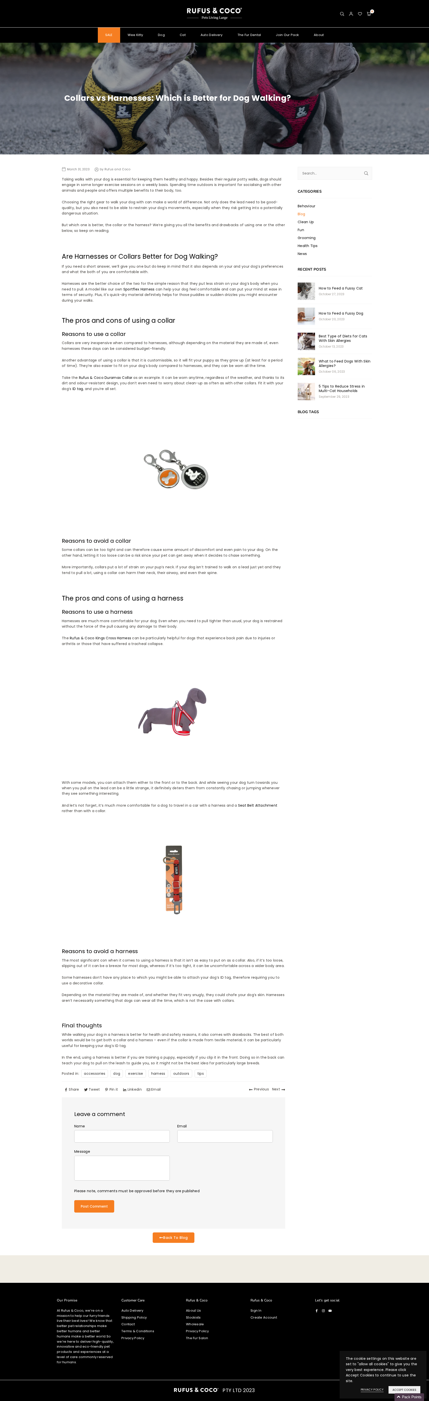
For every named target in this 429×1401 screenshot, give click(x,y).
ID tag (77, 388)
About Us (193, 1310)
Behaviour (307, 206)
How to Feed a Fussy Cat (341, 288)
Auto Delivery (212, 35)
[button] (368, 13)
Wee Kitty (135, 35)
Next (276, 1089)
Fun (301, 229)
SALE (109, 35)
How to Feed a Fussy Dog (341, 313)
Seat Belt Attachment (258, 805)
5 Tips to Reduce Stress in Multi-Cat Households (342, 388)
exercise (135, 1073)
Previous (261, 1089)
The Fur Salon (197, 1338)
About (319, 35)
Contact (128, 1324)
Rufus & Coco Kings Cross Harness (100, 638)
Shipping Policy (134, 1317)
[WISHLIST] (360, 13)
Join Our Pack (287, 35)
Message (82, 1151)
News (302, 253)
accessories (94, 1073)
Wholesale (195, 1324)
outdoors (181, 1073)
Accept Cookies (404, 1390)
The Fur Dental (249, 35)
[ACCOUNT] (351, 13)
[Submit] (366, 173)
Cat (183, 35)
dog (116, 1073)
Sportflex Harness (139, 289)
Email (182, 1126)
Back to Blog (175, 1237)
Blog (301, 214)
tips (200, 1073)
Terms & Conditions (137, 1331)
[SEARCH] (342, 13)
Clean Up (306, 221)
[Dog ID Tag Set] (173, 527)
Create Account (263, 1317)
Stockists (193, 1317)
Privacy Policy (132, 1338)
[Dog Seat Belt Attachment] (173, 938)
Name (79, 1126)
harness (158, 1073)
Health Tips (308, 245)
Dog (161, 35)
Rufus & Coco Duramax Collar (106, 377)
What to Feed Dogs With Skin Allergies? (345, 363)
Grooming (307, 237)
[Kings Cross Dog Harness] (173, 770)
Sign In (255, 1310)
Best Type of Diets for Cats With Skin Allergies (343, 338)
